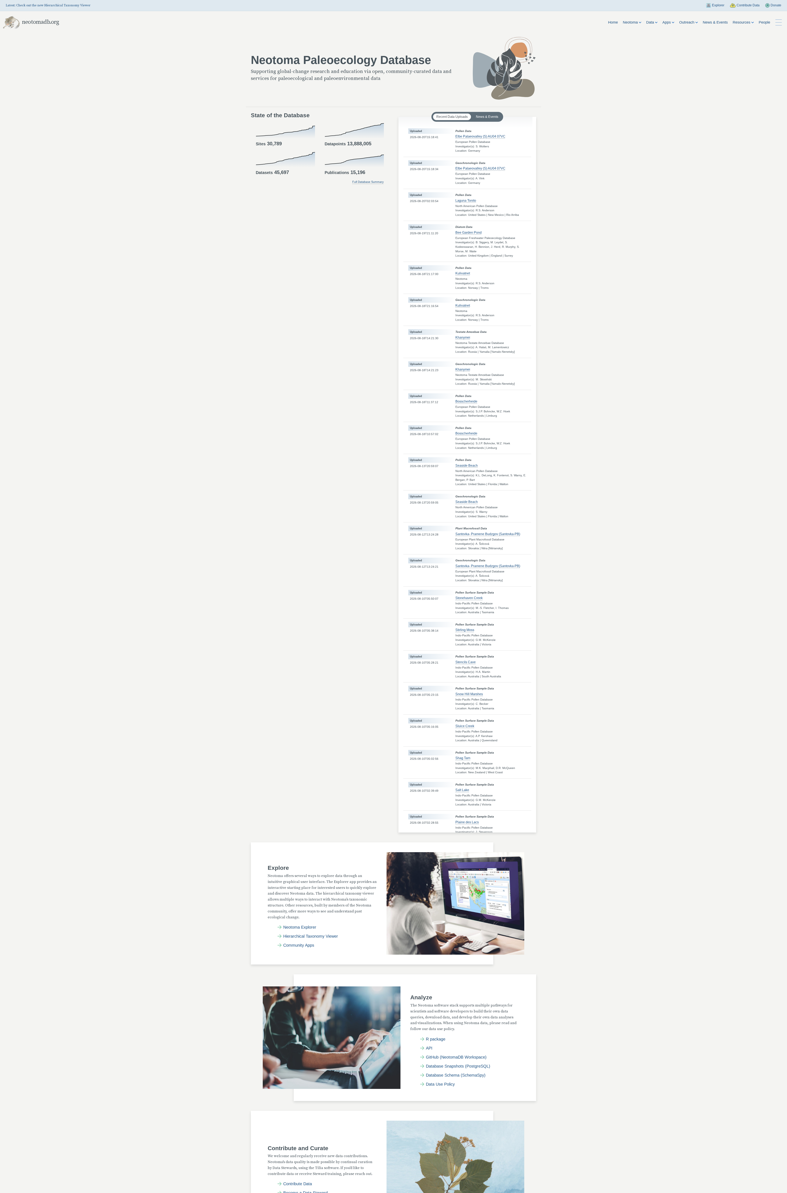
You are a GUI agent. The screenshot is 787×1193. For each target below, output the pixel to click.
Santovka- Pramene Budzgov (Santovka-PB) (487, 534)
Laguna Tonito (465, 200)
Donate (776, 5)
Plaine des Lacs (467, 822)
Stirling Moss (464, 630)
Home (613, 22)
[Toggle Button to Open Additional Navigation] (779, 22)
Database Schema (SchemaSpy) (456, 1075)
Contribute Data (748, 5)
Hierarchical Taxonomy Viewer (310, 936)
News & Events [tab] (487, 116)
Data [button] (650, 22)
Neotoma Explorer (299, 927)
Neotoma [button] (631, 22)
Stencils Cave (465, 662)
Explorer (718, 5)
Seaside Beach (466, 465)
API (429, 1048)
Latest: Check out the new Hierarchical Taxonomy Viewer (48, 5)
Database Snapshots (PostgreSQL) (458, 1066)
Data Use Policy (440, 1084)
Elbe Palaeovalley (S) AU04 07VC (480, 136)
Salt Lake (462, 790)
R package (435, 1039)
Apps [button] (667, 22)
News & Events (715, 22)
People (764, 22)
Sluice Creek (464, 726)
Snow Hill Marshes (469, 694)
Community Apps (298, 945)
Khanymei (462, 337)
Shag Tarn (462, 758)
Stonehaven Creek (469, 598)
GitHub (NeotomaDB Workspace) (456, 1057)
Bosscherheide (466, 401)
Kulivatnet (462, 273)
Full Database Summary (368, 181)
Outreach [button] (687, 22)
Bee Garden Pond (468, 232)
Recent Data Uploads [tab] (452, 116)
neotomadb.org (40, 22)
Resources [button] (742, 22)
